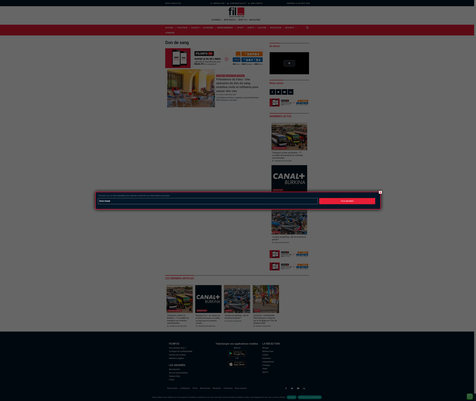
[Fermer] (380, 192)
